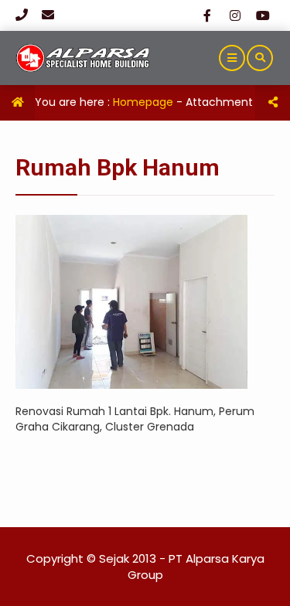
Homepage (143, 102)
